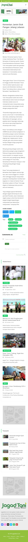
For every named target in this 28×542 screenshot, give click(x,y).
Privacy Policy (12, 538)
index (23, 1)
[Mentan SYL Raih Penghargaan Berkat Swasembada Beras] (14, 305)
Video (18, 536)
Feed (17, 538)
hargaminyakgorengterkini (15, 225)
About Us (13, 536)
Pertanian (6, 283)
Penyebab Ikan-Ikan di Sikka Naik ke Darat (17, 444)
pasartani (19, 219)
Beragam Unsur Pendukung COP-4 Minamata (14, 387)
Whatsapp (18, 212)
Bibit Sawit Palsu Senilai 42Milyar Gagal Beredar (16, 451)
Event (8, 536)
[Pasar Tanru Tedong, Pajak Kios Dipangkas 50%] (14, 340)
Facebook (6, 212)
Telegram (6, 216)
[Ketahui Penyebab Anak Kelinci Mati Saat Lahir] (14, 273)
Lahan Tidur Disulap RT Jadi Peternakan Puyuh (17, 466)
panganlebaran (13, 229)
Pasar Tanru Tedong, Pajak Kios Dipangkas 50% (13, 354)
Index (4, 536)
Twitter (12, 212)
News (5, 20)
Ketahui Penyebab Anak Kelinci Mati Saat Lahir (13, 286)
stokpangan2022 (13, 222)
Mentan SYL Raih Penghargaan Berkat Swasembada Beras (13, 319)
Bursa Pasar (7, 351)
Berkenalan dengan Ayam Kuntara (16, 436)
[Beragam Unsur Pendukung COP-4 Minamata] (14, 373)
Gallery (22, 536)
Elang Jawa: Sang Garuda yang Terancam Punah (16, 458)
